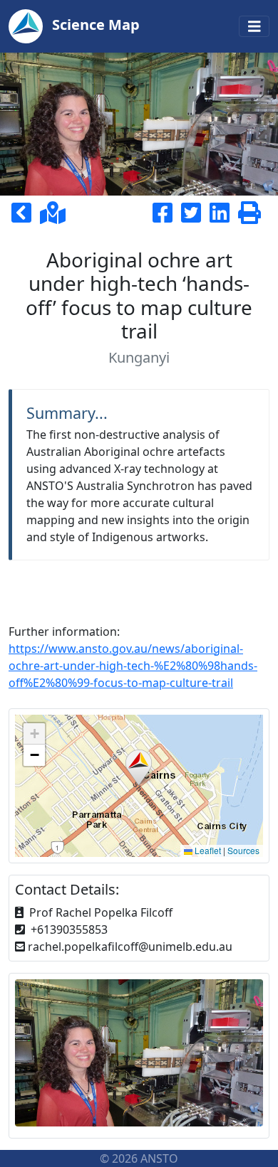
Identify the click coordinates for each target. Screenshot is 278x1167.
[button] (138, 768)
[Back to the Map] (53, 217)
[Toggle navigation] (254, 27)
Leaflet (206, 850)
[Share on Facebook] (165, 217)
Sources (243, 850)
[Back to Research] (24, 217)
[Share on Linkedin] (222, 217)
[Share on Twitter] (194, 217)
